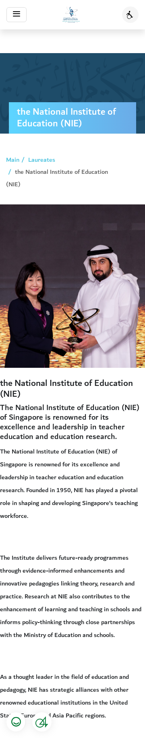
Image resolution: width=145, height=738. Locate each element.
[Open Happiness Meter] (16, 722)
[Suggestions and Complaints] (42, 722)
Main (12, 160)
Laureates (41, 160)
